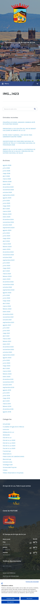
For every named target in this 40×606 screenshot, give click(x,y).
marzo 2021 (7, 339)
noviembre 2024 (8, 222)
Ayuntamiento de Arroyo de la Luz (20, 42)
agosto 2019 (7, 390)
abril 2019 (6, 401)
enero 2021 (6, 344)
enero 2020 (6, 376)
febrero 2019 (7, 406)
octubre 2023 (7, 257)
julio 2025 (6, 200)
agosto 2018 (7, 412)
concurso (6, 429)
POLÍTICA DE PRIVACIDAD (11, 576)
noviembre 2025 (8, 190)
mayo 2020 (6, 366)
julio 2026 (6, 168)
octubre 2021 (7, 320)
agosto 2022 (7, 292)
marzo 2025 (7, 211)
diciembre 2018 (8, 409)
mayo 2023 (6, 268)
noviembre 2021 (8, 317)
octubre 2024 (7, 225)
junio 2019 (6, 395)
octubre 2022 (7, 287)
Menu (7, 84)
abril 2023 (6, 271)
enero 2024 (6, 249)
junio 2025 (6, 203)
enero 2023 (6, 279)
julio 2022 (6, 295)
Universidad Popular (10, 467)
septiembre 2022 (8, 290)
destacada (6, 435)
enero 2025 (6, 217)
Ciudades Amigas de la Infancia (13, 427)
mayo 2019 (6, 398)
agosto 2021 (7, 325)
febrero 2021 (7, 341)
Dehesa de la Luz (8, 432)
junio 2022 (6, 298)
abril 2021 (6, 336)
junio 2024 (6, 236)
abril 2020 (6, 368)
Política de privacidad (32, 581)
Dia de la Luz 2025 (9, 448)
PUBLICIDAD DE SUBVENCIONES (13, 456)
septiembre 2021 (8, 322)
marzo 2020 (7, 371)
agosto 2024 (7, 230)
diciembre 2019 (8, 379)
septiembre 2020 (9, 355)
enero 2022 (6, 311)
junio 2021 (6, 330)
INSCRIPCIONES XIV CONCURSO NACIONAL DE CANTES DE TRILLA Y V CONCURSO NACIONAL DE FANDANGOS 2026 (19, 143)
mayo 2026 (6, 173)
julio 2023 (6, 263)
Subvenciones (7, 462)
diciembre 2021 (8, 314)
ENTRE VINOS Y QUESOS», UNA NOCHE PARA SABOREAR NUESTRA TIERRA (17, 136)
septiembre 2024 (8, 227)
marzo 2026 (7, 179)
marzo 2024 (7, 244)
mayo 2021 (6, 333)
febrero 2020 (7, 374)
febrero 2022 (7, 309)
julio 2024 (6, 233)
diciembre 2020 (8, 347)
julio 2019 (6, 393)
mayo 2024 (6, 238)
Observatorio (7, 454)
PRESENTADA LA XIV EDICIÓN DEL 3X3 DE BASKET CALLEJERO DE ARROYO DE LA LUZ (19, 129)
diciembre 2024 (8, 219)
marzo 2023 (7, 274)
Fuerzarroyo (7, 451)
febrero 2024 (7, 246)
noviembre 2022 (8, 284)
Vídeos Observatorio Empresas (13, 473)
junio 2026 (6, 171)
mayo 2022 (6, 301)
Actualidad (6, 424)
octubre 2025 (7, 192)
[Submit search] (34, 109)
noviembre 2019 (8, 382)
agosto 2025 (7, 198)
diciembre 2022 (8, 282)
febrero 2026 (7, 181)
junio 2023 (6, 265)
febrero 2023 (7, 276)
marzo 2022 (7, 306)
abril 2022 (6, 303)
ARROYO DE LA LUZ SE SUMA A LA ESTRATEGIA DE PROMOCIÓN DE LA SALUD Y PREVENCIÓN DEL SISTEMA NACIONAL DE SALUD (19, 151)
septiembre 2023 (8, 260)
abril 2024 (6, 241)
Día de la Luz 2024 (9, 446)
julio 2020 (6, 360)
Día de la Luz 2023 (9, 443)
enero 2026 (6, 184)
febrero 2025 (7, 214)
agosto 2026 (7, 165)
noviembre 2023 (8, 255)
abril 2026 (6, 176)
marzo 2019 (7, 404)
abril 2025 (6, 209)
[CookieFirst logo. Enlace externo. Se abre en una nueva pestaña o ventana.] (2, 583)
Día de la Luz (7, 437)
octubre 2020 (7, 352)
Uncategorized (8, 465)
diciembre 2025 (8, 187)
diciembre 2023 (8, 252)
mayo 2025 (6, 206)
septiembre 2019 (8, 387)
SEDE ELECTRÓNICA (9, 573)
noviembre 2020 (8, 349)
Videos (5, 470)
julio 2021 (6, 328)
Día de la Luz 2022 (9, 440)
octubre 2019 (7, 385)
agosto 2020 (7, 357)
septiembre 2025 (8, 195)
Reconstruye (7, 459)
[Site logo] (20, 23)
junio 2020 (6, 363)
